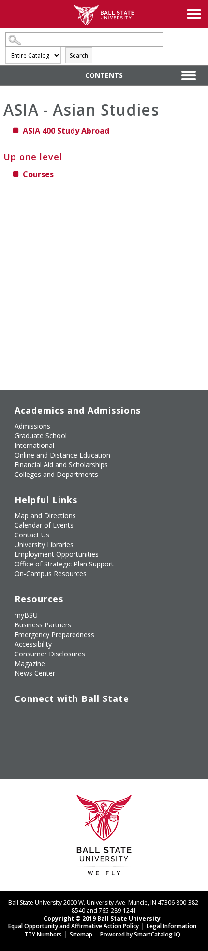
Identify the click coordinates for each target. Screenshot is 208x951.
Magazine (30, 663)
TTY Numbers (43, 934)
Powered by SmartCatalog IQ (140, 934)
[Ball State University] (104, 837)
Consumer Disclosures (50, 653)
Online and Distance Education (62, 455)
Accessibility (33, 644)
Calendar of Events (44, 525)
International (34, 445)
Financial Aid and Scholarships (61, 464)
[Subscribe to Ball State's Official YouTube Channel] (66, 718)
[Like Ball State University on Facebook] (22, 718)
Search (79, 55)
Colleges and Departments (56, 474)
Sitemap (81, 934)
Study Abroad (66, 130)
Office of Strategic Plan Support (64, 563)
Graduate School (41, 435)
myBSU (26, 615)
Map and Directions (45, 515)
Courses (38, 174)
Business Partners (43, 624)
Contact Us (32, 534)
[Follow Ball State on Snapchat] (44, 741)
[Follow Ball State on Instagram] (88, 718)
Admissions (32, 426)
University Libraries (44, 544)
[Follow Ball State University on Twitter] (44, 718)
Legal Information (171, 926)
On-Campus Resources (51, 573)
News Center (35, 673)
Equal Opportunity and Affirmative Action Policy (73, 926)
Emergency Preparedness (54, 634)
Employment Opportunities (57, 554)
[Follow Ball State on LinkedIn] (22, 741)
